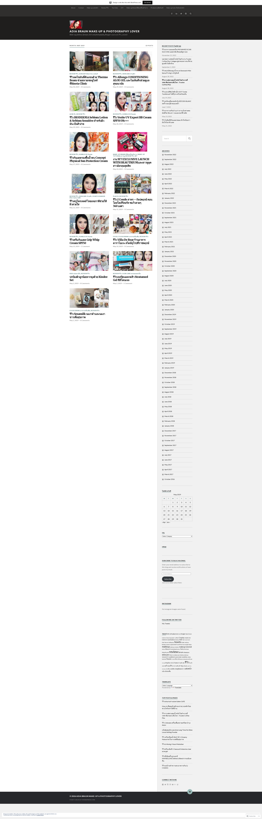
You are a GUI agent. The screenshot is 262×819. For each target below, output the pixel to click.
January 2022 (169, 198)
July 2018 (167, 397)
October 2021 (169, 213)
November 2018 (170, 377)
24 (181, 515)
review (173, 652)
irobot (182, 642)
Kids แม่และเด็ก (75, 273)
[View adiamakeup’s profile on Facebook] (163, 785)
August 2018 (168, 392)
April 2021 (168, 237)
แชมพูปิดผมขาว (179, 669)
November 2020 (170, 261)
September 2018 (170, 387)
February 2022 (169, 193)
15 (173, 511)
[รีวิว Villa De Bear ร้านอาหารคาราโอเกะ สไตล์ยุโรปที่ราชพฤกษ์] (132, 224)
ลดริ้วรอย (167, 666)
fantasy (177, 640)
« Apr (164, 522)
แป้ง (163, 671)
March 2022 (168, 188)
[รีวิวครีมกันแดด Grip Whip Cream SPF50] (89, 224)
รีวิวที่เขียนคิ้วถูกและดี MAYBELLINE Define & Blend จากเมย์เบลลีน (176, 758)
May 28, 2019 (118, 124)
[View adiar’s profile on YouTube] (172, 785)
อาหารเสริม (176, 666)
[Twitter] (181, 13)
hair (181, 640)
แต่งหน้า (188, 668)
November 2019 (170, 319)
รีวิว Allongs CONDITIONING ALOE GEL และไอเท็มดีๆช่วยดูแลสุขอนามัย (131, 80)
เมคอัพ (172, 669)
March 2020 (168, 300)
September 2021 (170, 217)
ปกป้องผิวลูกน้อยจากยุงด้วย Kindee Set (88, 278)
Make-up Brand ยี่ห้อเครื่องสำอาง (137, 8)
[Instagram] (186, 13)
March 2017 (168, 474)
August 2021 (168, 222)
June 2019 (168, 343)
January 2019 (169, 368)
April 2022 (168, 184)
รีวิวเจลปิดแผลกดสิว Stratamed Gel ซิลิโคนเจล (130, 278)
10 (181, 507)
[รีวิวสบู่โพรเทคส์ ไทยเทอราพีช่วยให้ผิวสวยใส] (89, 184)
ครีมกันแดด (180, 659)
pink (168, 652)
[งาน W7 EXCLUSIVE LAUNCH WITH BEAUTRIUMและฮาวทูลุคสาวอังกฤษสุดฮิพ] (132, 142)
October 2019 (169, 324)
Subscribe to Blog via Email (174, 561)
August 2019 (168, 334)
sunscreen (178, 657)
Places (116, 196)
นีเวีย (172, 663)
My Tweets (166, 623)
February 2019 (169, 363)
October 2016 (169, 479)
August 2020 (168, 276)
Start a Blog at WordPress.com (82, 799)
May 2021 (168, 232)
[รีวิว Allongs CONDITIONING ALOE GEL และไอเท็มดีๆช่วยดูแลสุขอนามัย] (132, 61)
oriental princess (175, 649)
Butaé (190, 634)
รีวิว (187, 662)
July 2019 (167, 339)
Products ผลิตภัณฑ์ (157, 8)
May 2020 (168, 290)
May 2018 (168, 406)
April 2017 (168, 469)
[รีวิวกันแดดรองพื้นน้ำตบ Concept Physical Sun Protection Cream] (89, 142)
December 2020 (170, 256)
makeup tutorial (185, 647)
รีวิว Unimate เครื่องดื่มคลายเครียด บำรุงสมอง (176, 724)
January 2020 (169, 310)
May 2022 (168, 179)
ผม (184, 663)
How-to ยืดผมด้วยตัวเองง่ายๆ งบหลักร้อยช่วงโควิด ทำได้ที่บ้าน (176, 707)
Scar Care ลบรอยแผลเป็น (131, 273)
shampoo (186, 652)
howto (177, 642)
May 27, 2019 (74, 164)
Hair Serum (165, 642)
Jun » (168, 522)
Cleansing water (170, 637)
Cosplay (181, 638)
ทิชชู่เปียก (168, 663)
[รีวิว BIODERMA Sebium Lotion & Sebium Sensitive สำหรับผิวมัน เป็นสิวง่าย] (89, 101)
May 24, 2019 (118, 169)
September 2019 (170, 329)
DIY (122, 8)
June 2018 (168, 402)
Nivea (167, 649)
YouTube (115, 8)
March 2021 (168, 242)
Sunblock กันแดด (129, 114)
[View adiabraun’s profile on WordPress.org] (177, 785)
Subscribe (167, 579)
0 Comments (85, 87)
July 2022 (167, 169)
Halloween (171, 642)
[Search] (190, 13)
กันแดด (168, 659)
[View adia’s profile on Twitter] (165, 785)
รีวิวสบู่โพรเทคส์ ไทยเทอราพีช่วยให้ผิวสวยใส (88, 203)
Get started (147, 2)
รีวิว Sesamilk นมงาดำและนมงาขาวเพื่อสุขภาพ (87, 315)
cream (186, 638)
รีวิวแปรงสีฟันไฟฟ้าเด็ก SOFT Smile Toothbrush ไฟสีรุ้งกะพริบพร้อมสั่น (174, 93)
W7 (136, 156)
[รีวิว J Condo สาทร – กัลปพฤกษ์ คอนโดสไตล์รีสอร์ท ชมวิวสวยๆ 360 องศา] (132, 184)
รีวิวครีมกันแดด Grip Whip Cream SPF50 (84, 241)
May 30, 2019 (74, 87)
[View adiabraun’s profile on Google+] (175, 785)
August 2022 (168, 164)
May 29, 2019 (118, 87)
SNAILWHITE (165, 657)
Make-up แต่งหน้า (92, 8)
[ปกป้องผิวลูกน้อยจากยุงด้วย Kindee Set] (89, 261)
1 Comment (85, 246)
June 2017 (168, 460)
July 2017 (167, 455)
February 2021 (169, 246)
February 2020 (169, 305)
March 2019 (168, 358)
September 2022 (170, 159)
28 (168, 519)
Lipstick (168, 644)
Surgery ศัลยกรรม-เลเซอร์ (88, 74)
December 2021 (170, 203)
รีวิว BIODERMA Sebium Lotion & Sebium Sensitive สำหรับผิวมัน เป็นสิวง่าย (89, 121)
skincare (165, 655)
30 (177, 519)
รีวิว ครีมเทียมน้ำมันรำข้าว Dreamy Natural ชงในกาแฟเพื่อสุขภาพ (174, 738)
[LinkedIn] (176, 13)
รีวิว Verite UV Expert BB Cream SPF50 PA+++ (132, 119)
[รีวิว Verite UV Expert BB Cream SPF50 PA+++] (132, 101)
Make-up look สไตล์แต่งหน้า (175, 8)
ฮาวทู (181, 666)
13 (164, 511)
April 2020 (168, 295)
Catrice (164, 637)
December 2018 (170, 373)
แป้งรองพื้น (168, 671)
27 (164, 519)
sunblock (172, 657)
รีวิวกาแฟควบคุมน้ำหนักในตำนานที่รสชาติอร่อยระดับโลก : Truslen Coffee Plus (175, 715)
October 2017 (169, 440)
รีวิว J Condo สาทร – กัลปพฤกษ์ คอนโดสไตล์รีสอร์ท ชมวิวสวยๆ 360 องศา (132, 203)
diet (190, 637)
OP (170, 649)
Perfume (186, 649)
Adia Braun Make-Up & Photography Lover (105, 31)
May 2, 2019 (74, 283)
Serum (180, 652)
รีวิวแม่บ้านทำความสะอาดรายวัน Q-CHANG (175, 767)
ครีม (176, 659)
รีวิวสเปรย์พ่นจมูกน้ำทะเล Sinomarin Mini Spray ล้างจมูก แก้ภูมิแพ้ (176, 72)
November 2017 (170, 435)
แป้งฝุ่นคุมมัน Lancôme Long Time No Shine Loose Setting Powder (177, 731)
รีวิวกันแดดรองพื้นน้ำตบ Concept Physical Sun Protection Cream (89, 159)
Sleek (171, 655)
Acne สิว (73, 114)
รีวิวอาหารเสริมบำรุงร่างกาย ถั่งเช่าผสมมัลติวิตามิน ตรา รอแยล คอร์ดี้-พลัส (176, 112)
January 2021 (169, 251)
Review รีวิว (105, 8)
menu (163, 649)
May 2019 (168, 348)
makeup (166, 646)
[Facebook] (172, 13)
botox (187, 634)
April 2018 (168, 411)
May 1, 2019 (74, 320)
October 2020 (169, 266)
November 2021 (170, 208)
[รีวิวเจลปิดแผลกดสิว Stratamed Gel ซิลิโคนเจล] (132, 261)
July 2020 (167, 280)
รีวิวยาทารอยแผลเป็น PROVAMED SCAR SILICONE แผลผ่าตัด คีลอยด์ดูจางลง (176, 50)
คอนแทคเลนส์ (186, 659)
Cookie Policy (40, 815)
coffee (176, 638)
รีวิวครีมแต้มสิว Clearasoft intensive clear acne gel (176, 750)
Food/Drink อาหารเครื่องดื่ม (128, 236)
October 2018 (169, 382)
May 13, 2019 (74, 246)
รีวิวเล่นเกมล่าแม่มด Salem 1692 (173, 701)
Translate (178, 687)
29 (173, 519)
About (73, 8)
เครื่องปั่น (185, 666)
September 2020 (170, 271)
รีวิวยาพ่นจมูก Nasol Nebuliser (173, 744)
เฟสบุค (164, 546)
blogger (183, 634)
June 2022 (168, 174)
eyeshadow (171, 640)
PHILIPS (164, 652)
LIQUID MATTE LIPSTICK (176, 644)
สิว (171, 666)
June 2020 (168, 285)
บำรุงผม (175, 663)
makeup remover (174, 647)
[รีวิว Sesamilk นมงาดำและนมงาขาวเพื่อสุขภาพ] (89, 298)
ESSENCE (164, 640)
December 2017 (170, 431)
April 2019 (168, 353)
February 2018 (169, 421)
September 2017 (170, 445)
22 (173, 515)
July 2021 (167, 227)
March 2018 (168, 416)
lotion (190, 644)
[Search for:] (177, 138)
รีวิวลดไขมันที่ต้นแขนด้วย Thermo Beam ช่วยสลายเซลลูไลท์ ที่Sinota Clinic (89, 80)
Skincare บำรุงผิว (128, 74)
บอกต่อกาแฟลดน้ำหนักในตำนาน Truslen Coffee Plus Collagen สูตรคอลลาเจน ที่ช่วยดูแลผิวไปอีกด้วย (177, 61)
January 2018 (169, 426)
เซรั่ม (168, 669)
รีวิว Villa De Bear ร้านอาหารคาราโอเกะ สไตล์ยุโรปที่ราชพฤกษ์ (131, 241)
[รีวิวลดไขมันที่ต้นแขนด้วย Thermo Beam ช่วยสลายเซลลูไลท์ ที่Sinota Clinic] (89, 61)
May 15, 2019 (118, 209)
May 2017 (168, 465)
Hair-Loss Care (186, 639)
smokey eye (176, 655)
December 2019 (170, 314)
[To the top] (189, 791)
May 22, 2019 (74, 208)
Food (115, 236)
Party (182, 649)
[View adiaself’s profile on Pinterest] (170, 785)
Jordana (187, 642)
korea (163, 644)
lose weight (186, 644)
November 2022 (170, 154)
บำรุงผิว (180, 663)
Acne (167, 634)
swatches (184, 657)
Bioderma (178, 634)
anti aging (172, 634)
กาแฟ (173, 659)
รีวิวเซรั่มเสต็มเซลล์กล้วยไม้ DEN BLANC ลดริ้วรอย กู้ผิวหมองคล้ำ (176, 102)
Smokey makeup (184, 655)
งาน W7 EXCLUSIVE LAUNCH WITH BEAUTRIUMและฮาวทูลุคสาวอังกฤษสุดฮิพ (132, 162)
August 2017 (168, 450)
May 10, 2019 (118, 246)
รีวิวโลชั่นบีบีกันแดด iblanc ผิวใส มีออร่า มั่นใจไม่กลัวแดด (176, 121)
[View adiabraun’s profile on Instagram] (168, 785)
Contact (81, 8)
